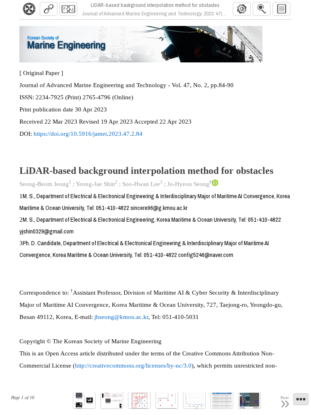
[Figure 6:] (249, 400)
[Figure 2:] (111, 400)
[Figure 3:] (139, 400)
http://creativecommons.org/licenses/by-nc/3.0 (133, 365)
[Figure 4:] (167, 400)
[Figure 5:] (194, 400)
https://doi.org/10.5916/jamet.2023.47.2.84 (88, 133)
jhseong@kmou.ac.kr (121, 317)
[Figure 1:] (84, 400)
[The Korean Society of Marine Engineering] (29, 9)
